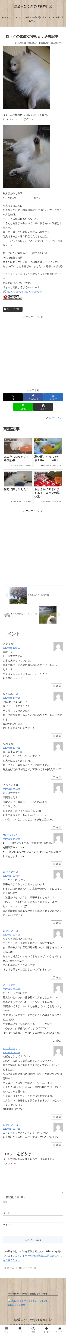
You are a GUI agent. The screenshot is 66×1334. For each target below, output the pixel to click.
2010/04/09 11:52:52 (11, 648)
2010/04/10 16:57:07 (11, 839)
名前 (5, 1201)
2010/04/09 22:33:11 (11, 789)
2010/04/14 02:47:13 (11, 1129)
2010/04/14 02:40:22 (11, 989)
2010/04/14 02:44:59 (11, 1052)
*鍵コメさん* (10, 835)
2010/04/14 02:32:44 (11, 876)
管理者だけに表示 (15, 1197)
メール (6, 1213)
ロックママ (9, 871)
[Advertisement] (33, 352)
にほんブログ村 (15, 1305)
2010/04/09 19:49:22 (11, 748)
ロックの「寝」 (14, 309)
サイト (6, 1224)
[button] (43, 407)
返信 (58, 686)
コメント (9, 1163)
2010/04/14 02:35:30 (11, 935)
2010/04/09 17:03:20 (11, 698)
